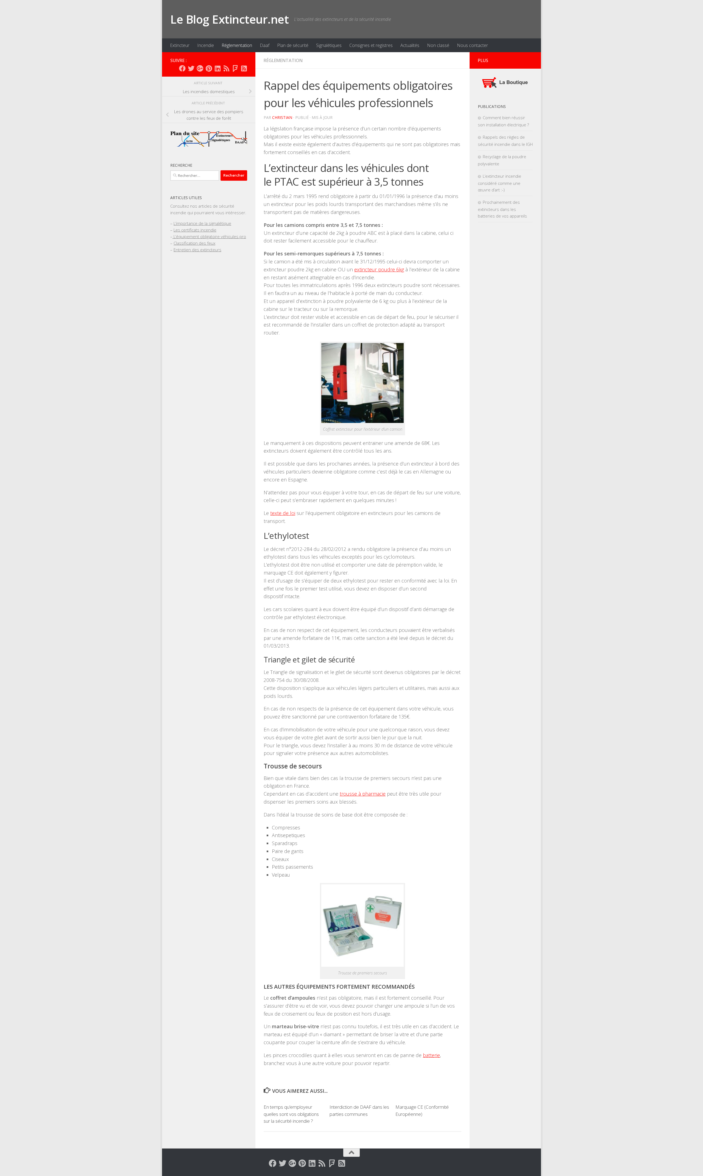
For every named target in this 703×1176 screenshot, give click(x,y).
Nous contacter (472, 45)
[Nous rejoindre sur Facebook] (182, 68)
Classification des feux (194, 243)
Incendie (205, 45)
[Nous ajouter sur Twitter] (191, 68)
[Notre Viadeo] (244, 68)
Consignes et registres (371, 45)
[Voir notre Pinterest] (208, 68)
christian (282, 117)
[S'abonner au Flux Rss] (226, 68)
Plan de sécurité (292, 45)
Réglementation (237, 45)
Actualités (409, 45)
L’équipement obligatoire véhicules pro (209, 236)
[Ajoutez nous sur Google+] (200, 68)
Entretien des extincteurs (197, 249)
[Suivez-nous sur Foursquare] (235, 68)
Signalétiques (329, 45)
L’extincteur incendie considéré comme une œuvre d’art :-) (499, 183)
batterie (431, 1055)
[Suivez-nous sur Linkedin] (217, 68)
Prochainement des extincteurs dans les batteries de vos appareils (502, 209)
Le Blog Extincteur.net (229, 19)
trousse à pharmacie (363, 793)
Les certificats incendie (195, 230)
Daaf (264, 45)
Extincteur (179, 45)
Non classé (438, 45)
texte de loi (282, 513)
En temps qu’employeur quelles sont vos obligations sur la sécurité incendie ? (291, 1114)
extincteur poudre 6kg (379, 269)
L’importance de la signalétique (202, 223)
